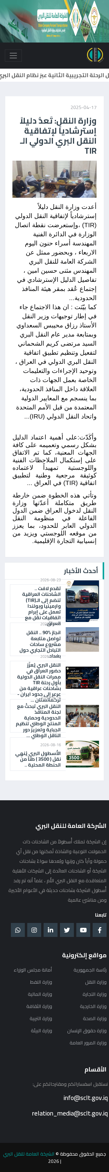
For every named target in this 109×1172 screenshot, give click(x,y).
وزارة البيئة (41, 1030)
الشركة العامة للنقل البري (28, 1153)
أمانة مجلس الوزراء (33, 969)
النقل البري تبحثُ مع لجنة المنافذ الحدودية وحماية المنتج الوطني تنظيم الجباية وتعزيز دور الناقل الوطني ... (38, 720)
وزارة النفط (41, 981)
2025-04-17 (84, 107)
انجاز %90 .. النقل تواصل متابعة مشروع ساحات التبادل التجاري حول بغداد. (40, 644)
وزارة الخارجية (93, 1006)
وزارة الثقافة (39, 1006)
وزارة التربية (41, 1018)
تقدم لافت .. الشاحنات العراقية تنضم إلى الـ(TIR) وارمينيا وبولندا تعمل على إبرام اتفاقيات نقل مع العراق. (41, 606)
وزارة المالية (40, 994)
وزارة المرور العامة (88, 1042)
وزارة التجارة (95, 994)
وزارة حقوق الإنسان (87, 1030)
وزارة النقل (96, 981)
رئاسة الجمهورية (90, 969)
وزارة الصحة (95, 1018)
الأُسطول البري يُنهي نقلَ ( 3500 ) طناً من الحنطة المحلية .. (38, 759)
